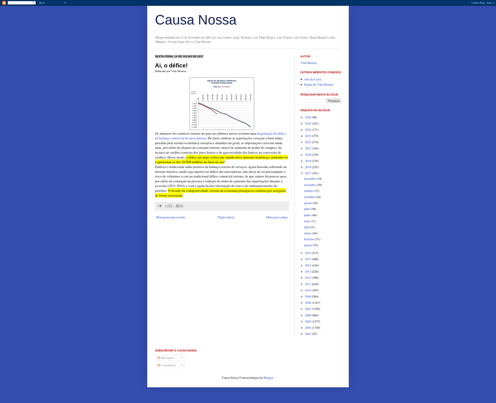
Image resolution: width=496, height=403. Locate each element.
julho (307, 209)
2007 (308, 309)
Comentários (168, 365)
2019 (308, 161)
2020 (308, 154)
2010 (308, 290)
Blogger (268, 377)
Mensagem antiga (277, 217)
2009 (308, 296)
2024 (308, 129)
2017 (308, 173)
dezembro (310, 179)
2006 (308, 315)
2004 (308, 328)
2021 (308, 148)
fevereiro (309, 239)
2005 (308, 321)
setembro (310, 197)
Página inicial (226, 217)
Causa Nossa (196, 19)
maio (307, 221)
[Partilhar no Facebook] (178, 206)
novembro (310, 185)
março (308, 233)
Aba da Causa (312, 79)
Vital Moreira (308, 63)
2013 (308, 271)
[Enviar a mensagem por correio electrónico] (159, 205)
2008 (308, 303)
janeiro (308, 245)
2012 (308, 278)
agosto (308, 203)
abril (307, 227)
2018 (308, 167)
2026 (308, 117)
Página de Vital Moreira (318, 84)
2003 (308, 334)
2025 (308, 123)
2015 (308, 259)
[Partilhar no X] (174, 206)
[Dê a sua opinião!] (170, 206)
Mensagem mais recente (170, 217)
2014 (308, 265)
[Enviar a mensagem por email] (167, 206)
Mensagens (167, 358)
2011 (308, 284)
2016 (308, 253)
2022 (308, 142)
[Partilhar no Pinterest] (181, 206)
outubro (309, 191)
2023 (308, 136)
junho (308, 215)
